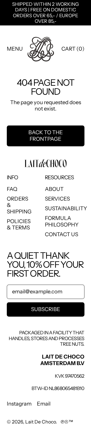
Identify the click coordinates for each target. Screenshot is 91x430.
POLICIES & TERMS (19, 224)
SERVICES (57, 198)
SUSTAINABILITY (66, 208)
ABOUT (54, 189)
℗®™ (67, 422)
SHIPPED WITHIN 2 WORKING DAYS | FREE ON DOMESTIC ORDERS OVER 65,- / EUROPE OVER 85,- (45, 12)
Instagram (19, 404)
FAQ (12, 189)
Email (43, 404)
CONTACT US (61, 234)
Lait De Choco (40, 422)
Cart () (72, 50)
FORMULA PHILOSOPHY (62, 221)
